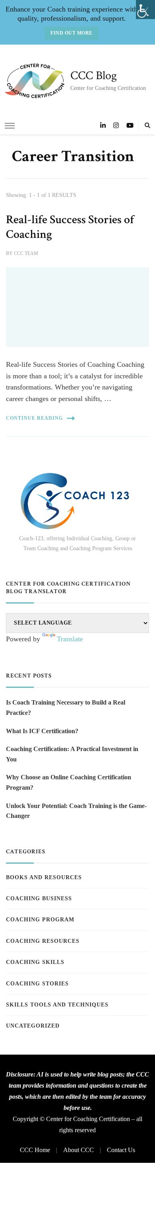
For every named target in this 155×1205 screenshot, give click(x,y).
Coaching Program (40, 920)
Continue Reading (34, 418)
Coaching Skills (35, 962)
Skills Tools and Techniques (57, 1005)
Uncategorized (33, 1026)
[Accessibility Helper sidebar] (145, 9)
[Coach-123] (77, 501)
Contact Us (121, 1150)
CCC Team (26, 253)
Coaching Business (39, 898)
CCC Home (35, 1150)
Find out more (71, 33)
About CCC (78, 1150)
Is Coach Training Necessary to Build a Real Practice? (65, 707)
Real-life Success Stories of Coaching (70, 227)
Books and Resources (44, 877)
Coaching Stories (37, 984)
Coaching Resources (42, 941)
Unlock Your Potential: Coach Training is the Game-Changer (76, 811)
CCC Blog (93, 76)
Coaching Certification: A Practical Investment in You (72, 754)
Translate (70, 639)
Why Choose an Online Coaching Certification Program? (68, 782)
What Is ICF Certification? (42, 731)
